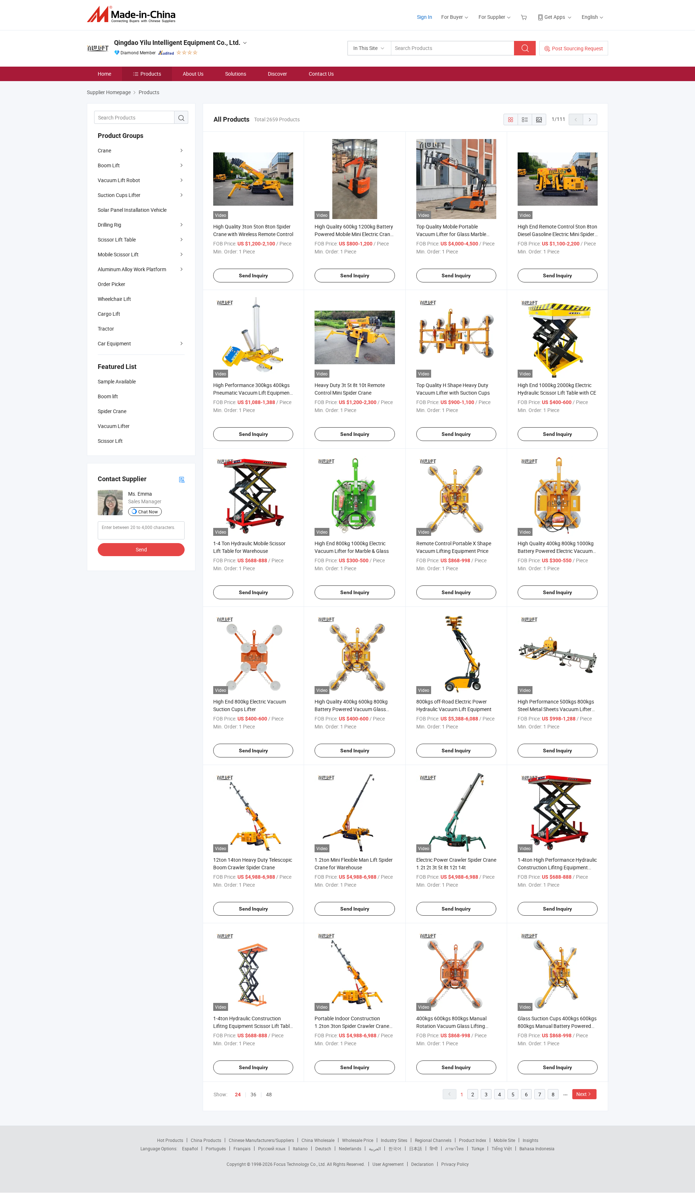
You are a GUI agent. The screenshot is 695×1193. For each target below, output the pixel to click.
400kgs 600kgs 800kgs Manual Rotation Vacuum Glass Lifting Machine (451, 1026)
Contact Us (321, 73)
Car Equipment (114, 343)
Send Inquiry (253, 275)
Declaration (422, 1164)
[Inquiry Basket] (524, 16)
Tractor (106, 328)
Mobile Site (504, 1140)
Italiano (300, 1148)
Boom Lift (109, 165)
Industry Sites (394, 1140)
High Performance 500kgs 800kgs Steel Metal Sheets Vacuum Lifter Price (556, 709)
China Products (206, 1140)
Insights (530, 1140)
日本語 (415, 1148)
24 (238, 1094)
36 (253, 1094)
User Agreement (388, 1164)
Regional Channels (433, 1140)
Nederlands (350, 1148)
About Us (193, 73)
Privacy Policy (455, 1164)
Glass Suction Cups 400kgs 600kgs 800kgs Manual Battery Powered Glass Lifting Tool (557, 1026)
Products (150, 73)
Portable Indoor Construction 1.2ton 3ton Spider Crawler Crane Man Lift (352, 1026)
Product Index (472, 1140)
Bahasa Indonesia (537, 1148)
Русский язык (271, 1148)
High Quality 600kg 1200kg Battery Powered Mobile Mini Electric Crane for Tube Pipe (354, 234)
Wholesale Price (357, 1140)
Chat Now (148, 511)
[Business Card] (182, 479)
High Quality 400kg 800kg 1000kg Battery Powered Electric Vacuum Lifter (556, 551)
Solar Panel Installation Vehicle (132, 209)
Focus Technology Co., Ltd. (300, 1164)
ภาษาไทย (454, 1148)
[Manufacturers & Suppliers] (133, 14)
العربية (375, 1148)
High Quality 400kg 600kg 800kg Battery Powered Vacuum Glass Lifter (351, 709)
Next (581, 1094)
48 (269, 1094)
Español (190, 1148)
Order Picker (111, 284)
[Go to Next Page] (590, 119)
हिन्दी (434, 1148)
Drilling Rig (109, 224)
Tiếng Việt (502, 1148)
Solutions (235, 73)
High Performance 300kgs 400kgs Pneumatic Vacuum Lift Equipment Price (252, 393)
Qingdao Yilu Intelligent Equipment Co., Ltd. (177, 42)
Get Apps (554, 16)
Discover (277, 73)
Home (104, 73)
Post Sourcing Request (577, 48)
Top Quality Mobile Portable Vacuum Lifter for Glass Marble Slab (451, 234)
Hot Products (170, 1140)
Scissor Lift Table (117, 239)
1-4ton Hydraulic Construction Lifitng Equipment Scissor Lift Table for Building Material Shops (252, 1026)
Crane (104, 150)
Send (141, 549)
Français (241, 1148)
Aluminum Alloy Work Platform (132, 269)
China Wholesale (318, 1140)
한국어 (394, 1148)
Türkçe (477, 1148)
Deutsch (323, 1148)
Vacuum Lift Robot (119, 180)
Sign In (424, 16)
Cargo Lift (109, 313)
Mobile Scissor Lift (118, 254)
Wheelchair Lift (114, 298)
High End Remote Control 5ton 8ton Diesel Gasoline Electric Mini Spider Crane (557, 234)
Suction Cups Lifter (119, 195)
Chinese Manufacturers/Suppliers (261, 1140)
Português (216, 1148)
